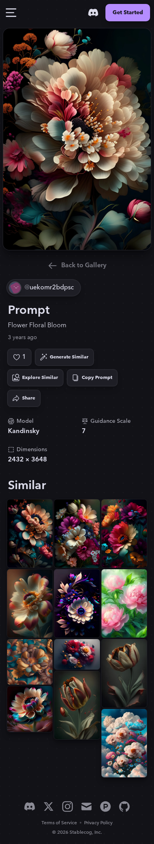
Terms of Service (59, 822)
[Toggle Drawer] (11, 12)
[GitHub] (124, 806)
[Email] (86, 806)
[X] (48, 806)
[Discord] (93, 12)
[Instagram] (67, 806)
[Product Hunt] (105, 806)
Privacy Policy (98, 822)
